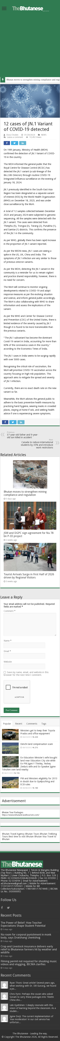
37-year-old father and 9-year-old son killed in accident (22, 435)
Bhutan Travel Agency (13, 833)
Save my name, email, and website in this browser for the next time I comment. (26, 673)
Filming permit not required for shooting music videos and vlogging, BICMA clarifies (29, 963)
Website (8, 661)
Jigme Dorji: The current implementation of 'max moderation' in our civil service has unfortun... (31, 1019)
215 (36, 748)
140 (36, 788)
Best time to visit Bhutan (21, 836)
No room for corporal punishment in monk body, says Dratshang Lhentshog (26, 936)
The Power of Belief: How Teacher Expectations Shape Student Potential (23, 924)
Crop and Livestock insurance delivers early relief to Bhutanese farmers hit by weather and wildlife (29, 949)
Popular (7, 723)
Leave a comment (15, 137)
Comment (10, 611)
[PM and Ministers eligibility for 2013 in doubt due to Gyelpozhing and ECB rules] (10, 782)
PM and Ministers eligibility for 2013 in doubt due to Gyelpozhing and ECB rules (38, 781)
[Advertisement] (30, 47)
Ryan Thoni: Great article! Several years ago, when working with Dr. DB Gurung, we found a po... (33, 985)
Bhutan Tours (32, 833)
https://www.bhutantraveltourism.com (20, 815)
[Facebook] (3, 907)
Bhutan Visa (40, 836)
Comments (31, 723)
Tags (43, 723)
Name (8, 640)
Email (7, 651)
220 (36, 737)
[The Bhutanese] (30, 8)
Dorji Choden (12, 135)
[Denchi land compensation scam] (10, 748)
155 (18, 773)
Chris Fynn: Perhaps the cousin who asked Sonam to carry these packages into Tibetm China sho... (32, 997)
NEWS (43, 135)
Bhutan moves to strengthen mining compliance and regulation (25, 493)
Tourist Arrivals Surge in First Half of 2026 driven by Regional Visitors (29, 576)
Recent (18, 723)
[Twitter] (9, 907)
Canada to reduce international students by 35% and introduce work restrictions (37, 444)
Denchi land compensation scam (36, 744)
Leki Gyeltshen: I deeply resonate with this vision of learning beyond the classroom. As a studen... (33, 1008)
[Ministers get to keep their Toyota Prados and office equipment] (10, 734)
